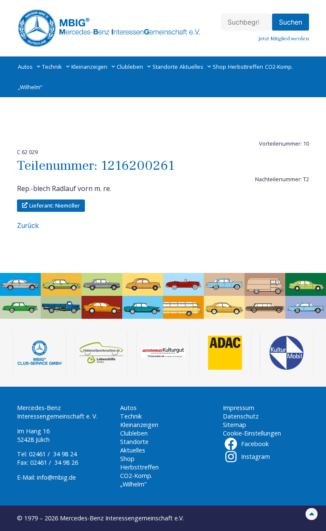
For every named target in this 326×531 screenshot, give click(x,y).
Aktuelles (191, 66)
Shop (219, 66)
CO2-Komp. (279, 66)
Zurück (28, 225)
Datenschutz (241, 416)
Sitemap (234, 425)
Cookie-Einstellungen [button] (252, 433)
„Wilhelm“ (30, 87)
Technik (52, 66)
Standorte (165, 66)
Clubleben (130, 66)
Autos (25, 66)
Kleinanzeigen (89, 66)
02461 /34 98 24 (53, 454)
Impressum (238, 408)
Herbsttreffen (245, 66)
